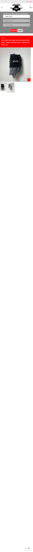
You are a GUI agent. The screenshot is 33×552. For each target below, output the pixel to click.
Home (2, 38)
